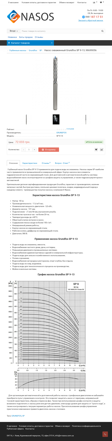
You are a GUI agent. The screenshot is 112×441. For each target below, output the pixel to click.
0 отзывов (70, 129)
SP (40, 50)
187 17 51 (94, 17)
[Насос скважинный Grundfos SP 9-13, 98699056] (56, 83)
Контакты (81, 2)
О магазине (13, 2)
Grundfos (33, 50)
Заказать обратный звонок (90, 20)
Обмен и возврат (66, 2)
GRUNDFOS (16, 416)
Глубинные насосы (17, 50)
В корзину (50, 149)
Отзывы (39, 37)
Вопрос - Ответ (62, 163)
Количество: (14, 149)
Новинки (12, 37)
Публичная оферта (15, 429)
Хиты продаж (26, 37)
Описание (13, 163)
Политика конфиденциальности (86, 426)
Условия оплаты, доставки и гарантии (39, 2)
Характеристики (29, 163)
